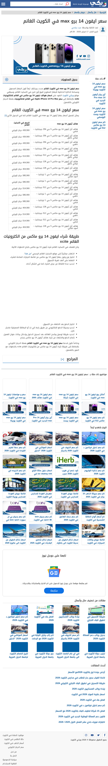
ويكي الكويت (68, 95)
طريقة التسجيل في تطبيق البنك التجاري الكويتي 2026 (80, 683)
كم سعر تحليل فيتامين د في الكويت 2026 (86, 705)
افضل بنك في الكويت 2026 (92, 700)
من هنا (28, 254)
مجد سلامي (76, 28)
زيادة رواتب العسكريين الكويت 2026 (88, 689)
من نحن (14, 751)
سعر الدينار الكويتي (16, 747)
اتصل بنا (13, 755)
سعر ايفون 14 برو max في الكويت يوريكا (98, 87)
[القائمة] (3, 4)
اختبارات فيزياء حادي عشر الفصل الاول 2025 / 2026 (82, 722)
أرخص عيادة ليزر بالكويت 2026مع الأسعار (86, 672)
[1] (6, 115)
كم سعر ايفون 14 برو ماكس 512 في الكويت (98, 125)
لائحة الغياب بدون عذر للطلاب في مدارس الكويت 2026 (80, 678)
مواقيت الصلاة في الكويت (13, 735)
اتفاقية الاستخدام (10, 763)
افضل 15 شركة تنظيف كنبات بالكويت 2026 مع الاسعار (80, 711)
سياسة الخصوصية (10, 759)
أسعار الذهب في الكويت (14, 743)
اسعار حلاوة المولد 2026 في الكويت (88, 694)
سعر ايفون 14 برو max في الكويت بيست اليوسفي (98, 112)
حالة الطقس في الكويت (14, 739)
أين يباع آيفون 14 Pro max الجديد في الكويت (98, 98)
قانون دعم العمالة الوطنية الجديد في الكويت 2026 (81, 716)
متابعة (54, 590)
